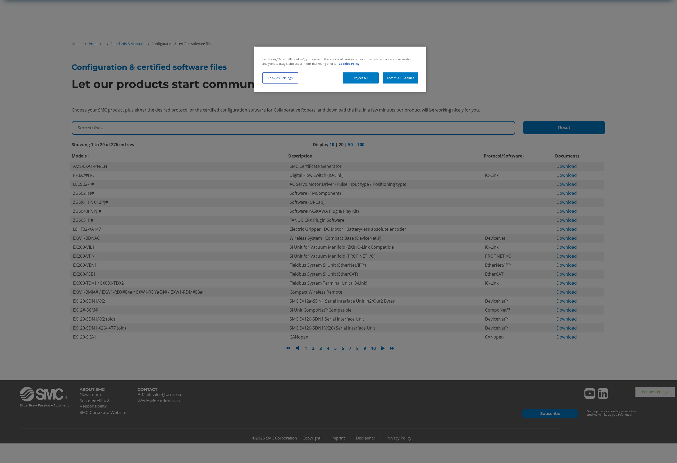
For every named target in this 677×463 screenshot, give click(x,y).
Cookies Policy (349, 64)
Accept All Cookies (400, 78)
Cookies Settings (280, 78)
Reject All (361, 78)
